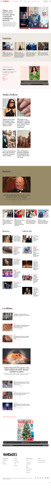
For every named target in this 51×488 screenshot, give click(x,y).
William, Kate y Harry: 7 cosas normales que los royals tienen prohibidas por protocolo (8, 15)
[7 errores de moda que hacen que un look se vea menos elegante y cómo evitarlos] (9, 139)
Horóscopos (34, 1)
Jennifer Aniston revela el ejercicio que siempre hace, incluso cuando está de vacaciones (17, 239)
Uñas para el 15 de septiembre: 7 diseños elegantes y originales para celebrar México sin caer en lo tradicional (23, 123)
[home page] (5, 1)
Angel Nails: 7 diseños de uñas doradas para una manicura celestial (21, 393)
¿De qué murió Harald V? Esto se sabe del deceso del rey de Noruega (16, 196)
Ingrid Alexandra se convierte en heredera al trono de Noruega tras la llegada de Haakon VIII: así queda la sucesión (19, 55)
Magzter (4, 79)
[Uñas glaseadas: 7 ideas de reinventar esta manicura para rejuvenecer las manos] (7, 338)
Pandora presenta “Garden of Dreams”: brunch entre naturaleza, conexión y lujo (36, 279)
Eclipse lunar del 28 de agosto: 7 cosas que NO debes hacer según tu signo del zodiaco (21, 405)
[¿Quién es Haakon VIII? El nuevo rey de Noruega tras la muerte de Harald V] (43, 46)
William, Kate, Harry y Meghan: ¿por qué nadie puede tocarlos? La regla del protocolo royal (7, 54)
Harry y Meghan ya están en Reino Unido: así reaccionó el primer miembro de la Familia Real (7, 222)
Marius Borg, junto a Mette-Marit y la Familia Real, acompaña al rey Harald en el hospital (31, 222)
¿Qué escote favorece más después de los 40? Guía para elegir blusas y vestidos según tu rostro (8, 122)
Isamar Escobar (19, 201)
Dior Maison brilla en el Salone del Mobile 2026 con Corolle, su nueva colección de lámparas (35, 265)
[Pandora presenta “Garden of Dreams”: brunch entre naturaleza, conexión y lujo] (27, 277)
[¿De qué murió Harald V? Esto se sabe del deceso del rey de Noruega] (16, 185)
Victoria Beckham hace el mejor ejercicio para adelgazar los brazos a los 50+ (17, 262)
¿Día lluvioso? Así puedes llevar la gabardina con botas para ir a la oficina (21, 315)
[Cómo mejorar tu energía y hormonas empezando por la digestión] (7, 285)
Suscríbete (45, 1)
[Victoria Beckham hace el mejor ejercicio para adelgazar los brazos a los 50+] (7, 262)
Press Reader (5, 78)
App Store (4, 76)
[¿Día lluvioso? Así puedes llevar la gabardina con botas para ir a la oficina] (7, 316)
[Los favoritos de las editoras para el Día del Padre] (27, 239)
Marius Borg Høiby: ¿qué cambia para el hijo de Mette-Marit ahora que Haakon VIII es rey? (31, 54)
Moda (25, 1)
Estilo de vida (35, 235)
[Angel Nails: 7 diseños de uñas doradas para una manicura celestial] (7, 395)
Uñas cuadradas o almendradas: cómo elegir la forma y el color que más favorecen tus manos (21, 326)
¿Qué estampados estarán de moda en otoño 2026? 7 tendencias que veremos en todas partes (21, 383)
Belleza (29, 1)
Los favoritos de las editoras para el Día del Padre (36, 239)
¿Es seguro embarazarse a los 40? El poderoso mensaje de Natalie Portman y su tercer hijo (36, 292)
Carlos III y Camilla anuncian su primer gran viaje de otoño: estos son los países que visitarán (43, 222)
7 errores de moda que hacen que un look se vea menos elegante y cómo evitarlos (9, 153)
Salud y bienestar (16, 235)
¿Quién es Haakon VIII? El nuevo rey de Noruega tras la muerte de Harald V (43, 54)
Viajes (38, 1)
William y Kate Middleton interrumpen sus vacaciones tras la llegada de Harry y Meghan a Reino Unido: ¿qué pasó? (19, 223)
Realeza (21, 1)
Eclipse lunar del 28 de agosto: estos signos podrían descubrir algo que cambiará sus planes (16, 370)
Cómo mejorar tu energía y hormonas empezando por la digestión (17, 285)
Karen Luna (20, 316)
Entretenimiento (15, 1)
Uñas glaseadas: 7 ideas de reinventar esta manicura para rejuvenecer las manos (21, 337)
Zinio (3, 77)
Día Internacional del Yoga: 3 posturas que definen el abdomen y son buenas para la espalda (17, 251)
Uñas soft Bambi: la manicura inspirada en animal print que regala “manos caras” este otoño (23, 154)
